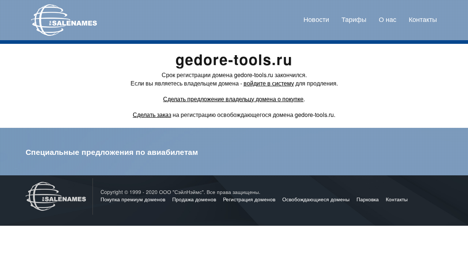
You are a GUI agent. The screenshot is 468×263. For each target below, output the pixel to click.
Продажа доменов (195, 199)
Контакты (423, 19)
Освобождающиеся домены (316, 199)
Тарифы (353, 19)
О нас (387, 19)
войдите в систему (269, 83)
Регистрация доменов (250, 199)
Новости (316, 19)
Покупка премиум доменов (134, 199)
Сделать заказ (152, 114)
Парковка (368, 199)
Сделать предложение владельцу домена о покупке (233, 99)
